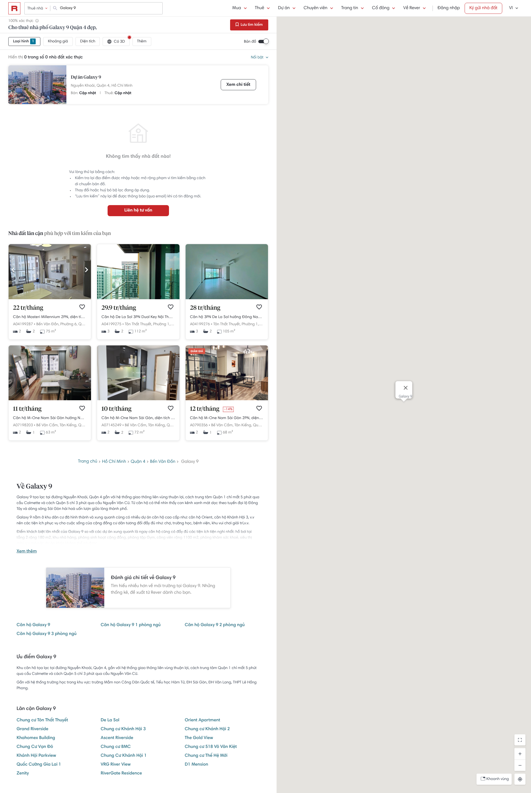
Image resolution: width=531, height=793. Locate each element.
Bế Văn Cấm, (47, 425)
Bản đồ (250, 42)
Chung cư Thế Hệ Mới (206, 756)
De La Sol (110, 720)
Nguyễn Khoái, (83, 86)
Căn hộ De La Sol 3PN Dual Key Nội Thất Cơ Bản (138, 317)
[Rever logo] (14, 8)
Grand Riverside (32, 729)
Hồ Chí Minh (121, 86)
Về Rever (411, 8)
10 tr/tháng (116, 409)
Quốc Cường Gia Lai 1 (39, 765)
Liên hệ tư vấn (138, 210)
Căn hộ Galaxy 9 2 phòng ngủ (215, 625)
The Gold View (199, 738)
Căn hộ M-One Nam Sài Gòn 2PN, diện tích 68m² (227, 418)
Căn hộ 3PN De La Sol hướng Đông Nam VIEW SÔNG (227, 317)
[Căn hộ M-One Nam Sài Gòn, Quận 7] (227, 399)
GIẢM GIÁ (197, 351)
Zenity (23, 773)
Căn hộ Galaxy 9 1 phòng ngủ (131, 625)
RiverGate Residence (121, 773)
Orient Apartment (202, 720)
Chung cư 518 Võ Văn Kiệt (211, 747)
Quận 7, (85, 425)
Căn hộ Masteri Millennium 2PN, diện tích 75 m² (50, 317)
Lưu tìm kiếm (251, 25)
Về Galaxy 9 (34, 487)
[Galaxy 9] (37, 84)
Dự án (284, 8)
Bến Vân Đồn (163, 462)
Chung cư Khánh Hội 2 (207, 729)
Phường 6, (68, 324)
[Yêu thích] (82, 307)
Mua (236, 8)
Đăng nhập (449, 8)
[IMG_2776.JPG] (227, 298)
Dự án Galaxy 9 (86, 77)
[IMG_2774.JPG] (138, 298)
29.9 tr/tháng (118, 308)
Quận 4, (103, 86)
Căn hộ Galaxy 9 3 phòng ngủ (47, 634)
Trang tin (349, 8)
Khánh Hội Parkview (36, 756)
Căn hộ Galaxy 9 (33, 625)
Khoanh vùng (497, 779)
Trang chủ (87, 461)
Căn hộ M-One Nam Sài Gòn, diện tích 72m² (138, 418)
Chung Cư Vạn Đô (35, 747)
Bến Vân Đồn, (47, 324)
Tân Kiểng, (68, 425)
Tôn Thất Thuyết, (138, 324)
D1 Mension (196, 765)
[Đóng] (405, 387)
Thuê (259, 8)
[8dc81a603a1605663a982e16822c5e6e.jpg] (50, 399)
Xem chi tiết (238, 85)
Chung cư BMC (116, 747)
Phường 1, (161, 324)
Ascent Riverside (117, 738)
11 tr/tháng (27, 409)
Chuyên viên (315, 8)
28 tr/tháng (205, 308)
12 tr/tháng (204, 409)
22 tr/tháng (28, 308)
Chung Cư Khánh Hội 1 (124, 756)
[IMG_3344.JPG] (50, 298)
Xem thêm (27, 551)
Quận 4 (138, 462)
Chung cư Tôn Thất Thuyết (42, 720)
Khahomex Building (36, 738)
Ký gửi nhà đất (483, 8)
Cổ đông (380, 8)
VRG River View (116, 765)
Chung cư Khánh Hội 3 (123, 729)
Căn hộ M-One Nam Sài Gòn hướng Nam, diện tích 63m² (50, 418)
